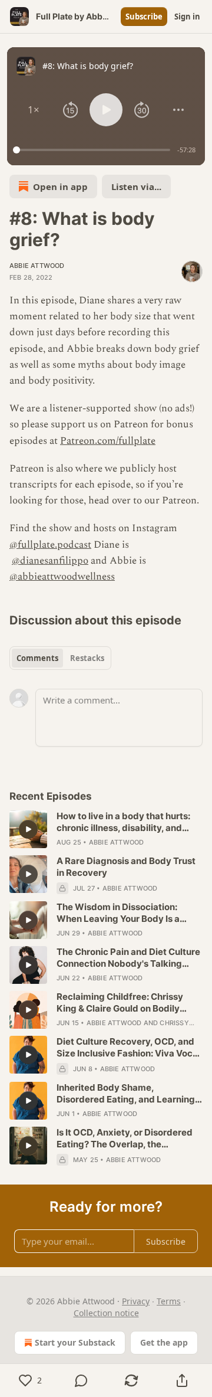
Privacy (136, 1301)
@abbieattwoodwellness (62, 576)
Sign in (187, 16)
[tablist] (60, 658)
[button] (33, 110)
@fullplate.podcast (50, 544)
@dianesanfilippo (50, 560)
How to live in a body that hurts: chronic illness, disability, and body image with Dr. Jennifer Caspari (123, 822)
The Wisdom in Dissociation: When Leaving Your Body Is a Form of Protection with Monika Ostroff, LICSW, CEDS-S (123, 913)
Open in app (60, 186)
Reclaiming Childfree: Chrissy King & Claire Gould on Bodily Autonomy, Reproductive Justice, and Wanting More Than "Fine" (128, 1003)
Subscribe (144, 16)
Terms (169, 1301)
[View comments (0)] (81, 1380)
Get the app (164, 1342)
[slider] (93, 150)
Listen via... (136, 186)
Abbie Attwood (37, 265)
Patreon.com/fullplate (107, 441)
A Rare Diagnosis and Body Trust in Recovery (126, 866)
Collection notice (106, 1313)
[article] (106, 829)
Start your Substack (75, 1342)
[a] (28, 829)
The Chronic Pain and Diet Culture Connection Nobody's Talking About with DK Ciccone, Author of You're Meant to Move (128, 958)
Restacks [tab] (87, 658)
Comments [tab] (37, 658)
